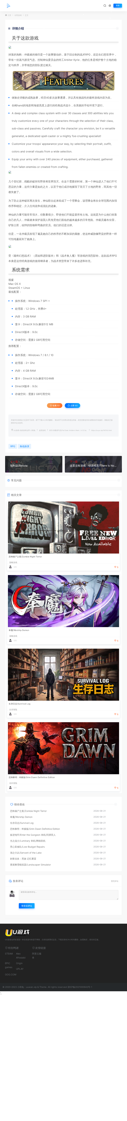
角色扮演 (24, 446)
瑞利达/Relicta (18, 465)
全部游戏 (42, 430)
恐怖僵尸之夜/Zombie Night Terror (25, 556)
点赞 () (74, 405)
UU (15, 567)
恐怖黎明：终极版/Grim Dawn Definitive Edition (32, 777)
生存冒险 (13, 710)
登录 (118, 5)
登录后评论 (26, 905)
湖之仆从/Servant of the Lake (26, 852)
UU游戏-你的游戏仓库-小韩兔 (24, 430)
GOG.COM (10, 974)
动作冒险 (13, 783)
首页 (9, 15)
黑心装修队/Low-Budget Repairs (27, 846)
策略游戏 (13, 562)
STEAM (9, 953)
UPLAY (19, 968)
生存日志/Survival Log (19, 703)
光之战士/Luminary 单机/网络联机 (27, 840)
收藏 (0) (56, 405)
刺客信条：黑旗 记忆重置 (23, 858)
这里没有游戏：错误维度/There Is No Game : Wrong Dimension (93, 465)
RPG (87, 54)
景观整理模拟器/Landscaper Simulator (30, 864)
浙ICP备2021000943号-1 (79, 987)
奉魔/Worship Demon (19, 630)
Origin (19, 963)
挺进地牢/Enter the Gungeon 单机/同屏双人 (33, 834)
